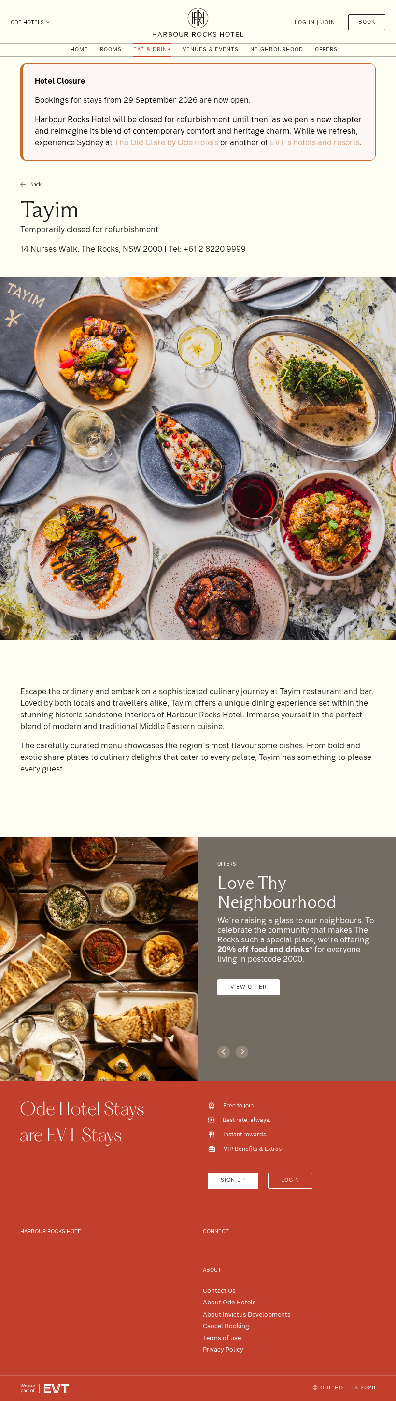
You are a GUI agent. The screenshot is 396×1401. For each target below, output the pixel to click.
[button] (223, 1052)
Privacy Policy (223, 1349)
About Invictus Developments (247, 1314)
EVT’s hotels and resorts (315, 143)
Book (366, 22)
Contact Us (219, 1291)
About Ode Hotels (229, 1302)
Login (290, 1180)
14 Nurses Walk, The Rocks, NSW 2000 (92, 249)
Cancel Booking (226, 1326)
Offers (326, 49)
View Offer (248, 987)
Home (79, 49)
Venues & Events (211, 49)
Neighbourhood (276, 49)
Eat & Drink (152, 49)
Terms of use (222, 1338)
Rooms (111, 49)
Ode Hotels (27, 22)
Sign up (233, 1180)
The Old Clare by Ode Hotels (166, 143)
